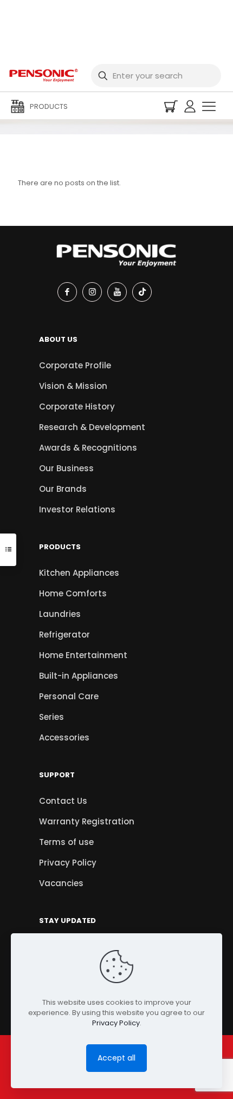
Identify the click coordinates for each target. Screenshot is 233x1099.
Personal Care (69, 696)
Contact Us (63, 801)
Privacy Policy (67, 862)
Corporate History (77, 406)
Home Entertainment (83, 655)
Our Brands (63, 489)
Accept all (116, 1057)
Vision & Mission (73, 386)
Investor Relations (77, 509)
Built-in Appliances (78, 675)
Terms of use (66, 842)
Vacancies (61, 883)
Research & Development (92, 427)
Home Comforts (73, 593)
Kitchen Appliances (79, 572)
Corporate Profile (75, 365)
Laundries (60, 614)
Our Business (66, 468)
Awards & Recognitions (88, 447)
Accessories (64, 737)
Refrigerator (64, 634)
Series (51, 717)
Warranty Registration (86, 821)
